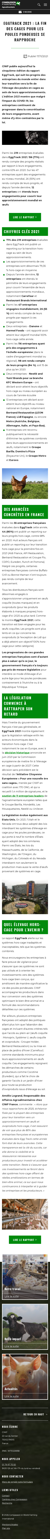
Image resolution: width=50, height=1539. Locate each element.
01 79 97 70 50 (9, 1464)
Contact (5, 1495)
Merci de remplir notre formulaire (17, 1482)
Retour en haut (33, 1414)
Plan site (6, 1528)
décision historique (17, 752)
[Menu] (45, 4)
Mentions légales (10, 1524)
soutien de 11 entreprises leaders (23, 795)
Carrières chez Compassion (14, 1499)
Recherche (7, 1503)
